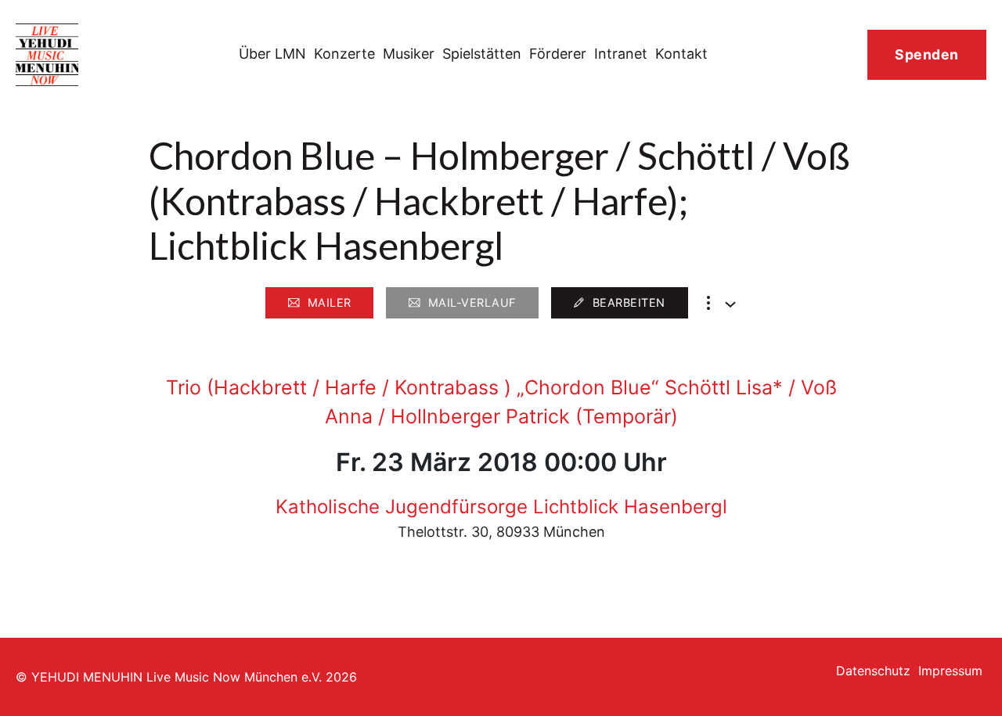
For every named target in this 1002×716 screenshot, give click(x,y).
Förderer (557, 53)
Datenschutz (873, 670)
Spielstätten (481, 53)
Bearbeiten (629, 302)
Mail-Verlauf (472, 302)
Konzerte (344, 53)
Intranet (620, 53)
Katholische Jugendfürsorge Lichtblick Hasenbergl (501, 506)
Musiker (408, 53)
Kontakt (681, 53)
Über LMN (272, 53)
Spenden (927, 54)
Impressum (950, 670)
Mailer (329, 302)
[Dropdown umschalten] (730, 304)
